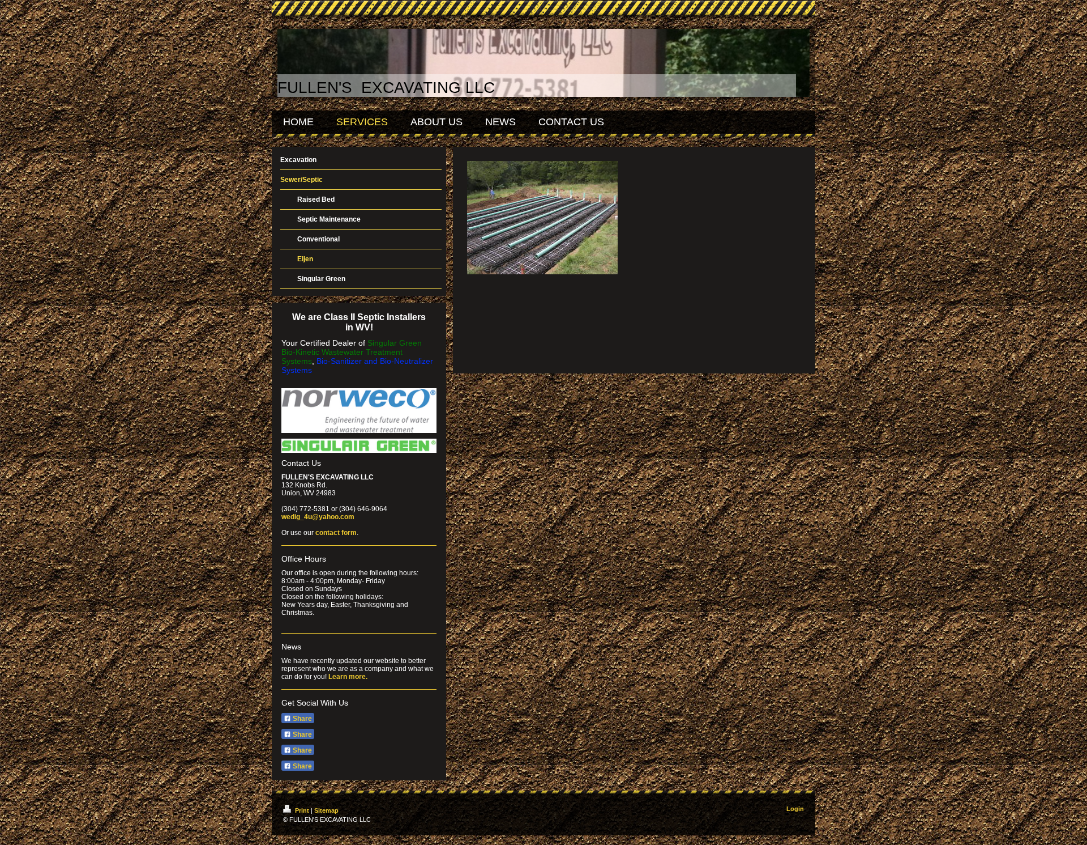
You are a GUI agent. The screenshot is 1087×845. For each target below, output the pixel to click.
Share (301, 719)
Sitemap (326, 810)
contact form (336, 533)
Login (795, 808)
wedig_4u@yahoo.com (317, 517)
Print (302, 810)
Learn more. (347, 677)
